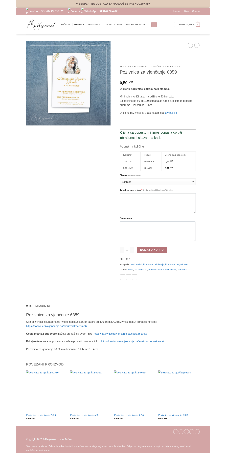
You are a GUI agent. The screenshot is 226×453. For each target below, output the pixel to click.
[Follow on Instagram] (181, 431)
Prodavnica (94, 25)
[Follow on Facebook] (175, 431)
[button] (189, 24)
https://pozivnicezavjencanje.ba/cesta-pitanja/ (120, 333)
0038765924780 (108, 11)
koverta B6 (170, 112)
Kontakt (177, 11)
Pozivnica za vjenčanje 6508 (173, 415)
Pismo (130, 175)
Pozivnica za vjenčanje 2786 (41, 415)
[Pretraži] (154, 24)
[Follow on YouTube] (197, 431)
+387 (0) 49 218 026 (51, 11)
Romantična (170, 269)
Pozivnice (79, 25)
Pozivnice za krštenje (153, 264)
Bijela (130, 269)
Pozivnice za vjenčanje (149, 66)
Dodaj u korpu (152, 249)
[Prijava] (172, 24)
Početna (65, 25)
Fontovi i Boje (114, 25)
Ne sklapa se (141, 269)
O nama (196, 11)
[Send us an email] (186, 431)
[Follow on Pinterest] (191, 431)
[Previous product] (196, 45)
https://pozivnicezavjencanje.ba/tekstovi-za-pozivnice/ (132, 341)
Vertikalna (182, 269)
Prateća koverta (156, 269)
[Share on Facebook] (122, 277)
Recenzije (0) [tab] (42, 306)
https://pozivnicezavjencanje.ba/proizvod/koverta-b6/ (56, 326)
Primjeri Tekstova (135, 25)
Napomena (126, 218)
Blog (186, 11)
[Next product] (190, 45)
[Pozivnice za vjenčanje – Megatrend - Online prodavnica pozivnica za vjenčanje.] (41, 24)
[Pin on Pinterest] (134, 277)
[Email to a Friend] (128, 277)
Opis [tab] (29, 306)
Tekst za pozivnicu (146, 190)
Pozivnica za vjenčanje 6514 (129, 415)
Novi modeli (174, 66)
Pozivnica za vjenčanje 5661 (85, 415)
